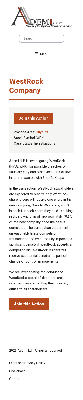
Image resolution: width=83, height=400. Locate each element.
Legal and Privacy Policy (27, 363)
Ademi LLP (25, 350)
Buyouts (42, 132)
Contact (15, 379)
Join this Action (33, 118)
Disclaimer (17, 371)
